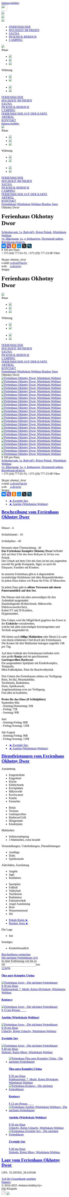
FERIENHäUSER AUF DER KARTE (24, 113)
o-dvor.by (15, 266)
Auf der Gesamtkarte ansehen (18, 1178)
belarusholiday (10, 3)
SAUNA (14, 33)
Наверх (6, 1182)
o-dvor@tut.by (18, 262)
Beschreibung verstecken (16, 954)
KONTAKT (8, 120)
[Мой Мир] (19, 246)
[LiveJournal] (29, 246)
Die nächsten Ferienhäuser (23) (19, 957)
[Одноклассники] (14, 246)
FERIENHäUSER (20, 26)
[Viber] (9, 246)
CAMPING (16, 40)
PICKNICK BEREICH (23, 36)
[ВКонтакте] (3, 246)
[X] (24, 246)
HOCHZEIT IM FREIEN (24, 30)
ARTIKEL (7, 116)
